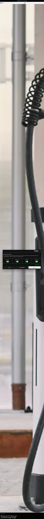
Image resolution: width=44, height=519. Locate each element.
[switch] (17, 261)
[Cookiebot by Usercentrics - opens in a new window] (34, 251)
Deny (9, 267)
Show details (37, 264)
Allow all (34, 267)
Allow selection (22, 267)
